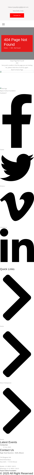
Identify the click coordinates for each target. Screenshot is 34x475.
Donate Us (17, 15)
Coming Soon (4, 445)
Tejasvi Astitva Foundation (8, 470)
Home (6, 48)
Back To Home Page (17, 70)
